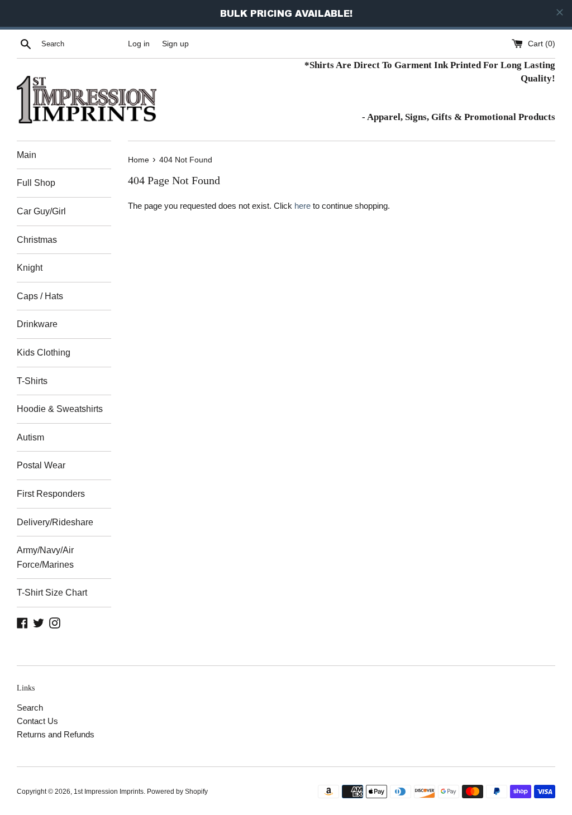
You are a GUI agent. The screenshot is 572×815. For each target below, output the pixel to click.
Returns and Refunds (55, 734)
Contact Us (37, 721)
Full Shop (36, 183)
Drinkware (37, 324)
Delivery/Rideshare (55, 522)
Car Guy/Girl (41, 211)
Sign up (175, 44)
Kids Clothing (43, 352)
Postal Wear (41, 465)
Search (30, 707)
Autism (30, 437)
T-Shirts (32, 381)
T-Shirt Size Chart (52, 592)
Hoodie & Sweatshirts (60, 409)
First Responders (51, 493)
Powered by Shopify (177, 791)
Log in (139, 44)
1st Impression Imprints (109, 791)
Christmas (37, 239)
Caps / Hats (40, 296)
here (302, 205)
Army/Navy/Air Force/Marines (45, 557)
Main (26, 155)
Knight (29, 267)
